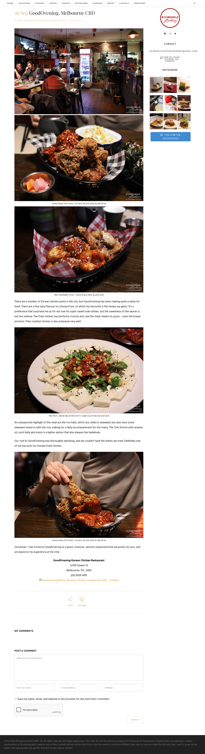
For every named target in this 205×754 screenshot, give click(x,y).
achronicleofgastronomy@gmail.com (173, 51)
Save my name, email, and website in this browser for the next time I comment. (63, 699)
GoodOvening (31, 21)
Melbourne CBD (57, 21)
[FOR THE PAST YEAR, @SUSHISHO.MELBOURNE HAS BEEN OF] (170, 84)
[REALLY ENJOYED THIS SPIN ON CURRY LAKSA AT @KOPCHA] (156, 120)
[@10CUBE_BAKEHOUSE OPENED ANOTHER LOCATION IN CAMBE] (184, 84)
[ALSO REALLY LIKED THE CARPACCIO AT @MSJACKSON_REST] (170, 120)
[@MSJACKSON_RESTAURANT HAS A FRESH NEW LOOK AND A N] (184, 120)
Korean (44, 21)
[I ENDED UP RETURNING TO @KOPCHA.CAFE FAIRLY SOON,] (184, 102)
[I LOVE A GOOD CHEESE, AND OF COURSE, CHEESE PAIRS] (156, 102)
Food (20, 21)
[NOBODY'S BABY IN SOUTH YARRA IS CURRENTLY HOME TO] (156, 84)
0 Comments (75, 21)
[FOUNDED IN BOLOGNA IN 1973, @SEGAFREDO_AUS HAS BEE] (170, 102)
